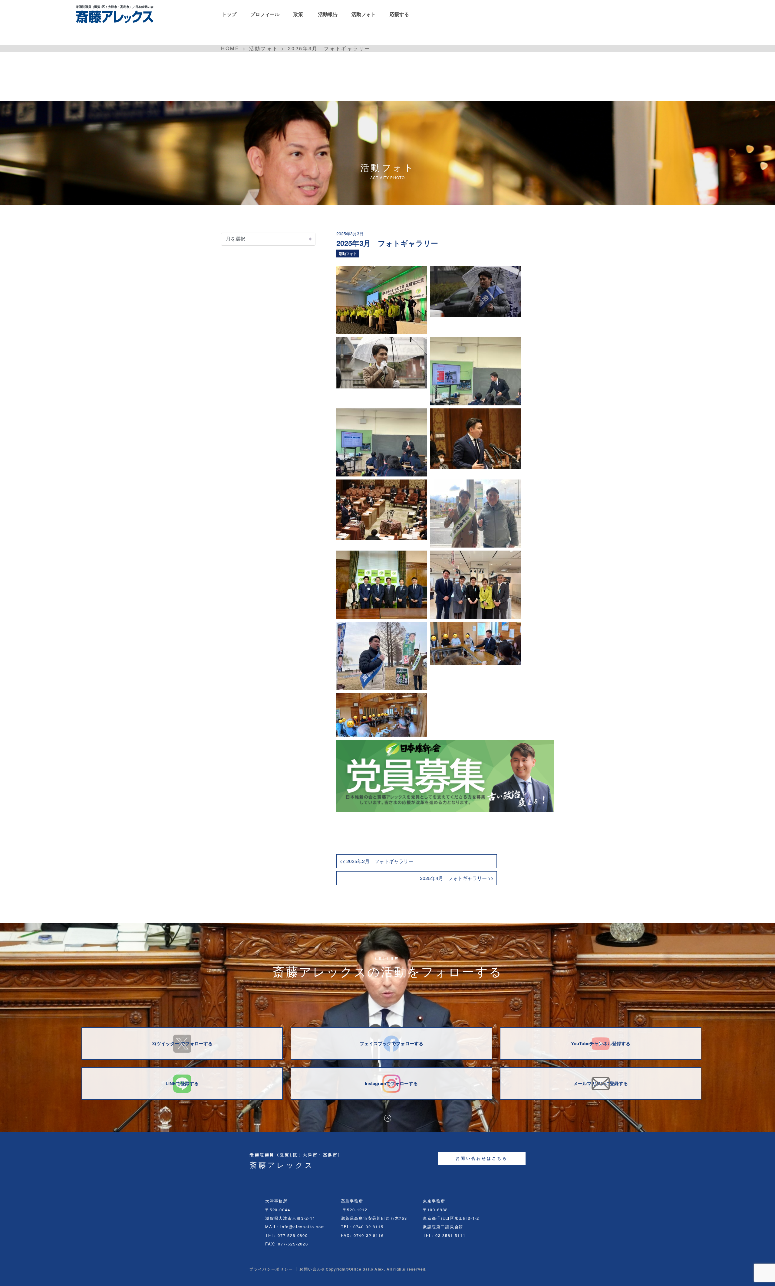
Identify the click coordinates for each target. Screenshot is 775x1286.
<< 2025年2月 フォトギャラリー (376, 861)
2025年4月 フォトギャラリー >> (456, 878)
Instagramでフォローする (391, 1083)
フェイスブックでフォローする (391, 1043)
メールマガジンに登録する (600, 1083)
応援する (399, 14)
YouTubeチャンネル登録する (600, 1043)
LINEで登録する (182, 1083)
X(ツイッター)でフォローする (182, 1043)
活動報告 (328, 14)
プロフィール (264, 14)
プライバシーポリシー (271, 1269)
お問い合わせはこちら (482, 1158)
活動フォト (363, 14)
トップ (229, 14)
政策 (298, 14)
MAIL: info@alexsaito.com (295, 1226)
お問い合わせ (312, 1269)
